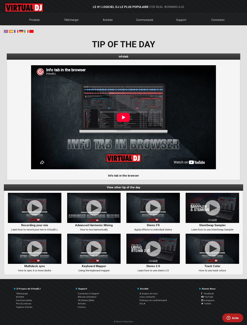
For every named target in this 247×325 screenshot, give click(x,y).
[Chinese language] (31, 31)
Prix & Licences (23, 303)
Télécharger (71, 19)
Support (181, 19)
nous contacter (147, 296)
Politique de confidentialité (153, 300)
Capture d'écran (24, 307)
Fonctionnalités (24, 300)
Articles (82, 303)
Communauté (144, 19)
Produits (34, 19)
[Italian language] (26, 31)
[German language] (21, 31)
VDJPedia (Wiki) (86, 300)
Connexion (218, 19)
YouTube (208, 296)
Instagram (209, 300)
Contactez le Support (88, 293)
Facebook (208, 293)
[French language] (16, 31)
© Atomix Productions (123, 321)
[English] (6, 31)
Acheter (108, 19)
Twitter (207, 303)
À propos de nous (149, 293)
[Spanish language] (11, 31)
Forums (82, 307)
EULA (142, 303)
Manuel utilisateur (87, 296)
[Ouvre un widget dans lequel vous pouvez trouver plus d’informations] (232, 318)
